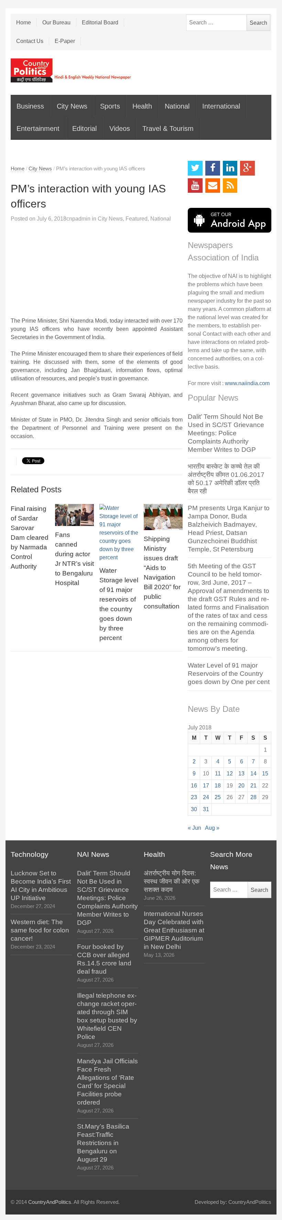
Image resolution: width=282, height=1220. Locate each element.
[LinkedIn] (230, 168)
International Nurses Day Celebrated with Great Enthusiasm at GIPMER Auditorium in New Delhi (174, 930)
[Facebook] (212, 168)
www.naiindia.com (247, 383)
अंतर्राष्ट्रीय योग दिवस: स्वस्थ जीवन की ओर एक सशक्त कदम (171, 881)
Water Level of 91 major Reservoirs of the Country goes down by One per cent (229, 673)
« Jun (194, 828)
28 (253, 797)
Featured (137, 219)
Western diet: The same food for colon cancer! (40, 930)
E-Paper (65, 41)
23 (194, 797)
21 (253, 785)
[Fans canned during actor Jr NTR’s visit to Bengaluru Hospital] (74, 515)
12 (230, 773)
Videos (119, 128)
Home (23, 22)
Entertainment (38, 128)
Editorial (84, 128)
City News (72, 106)
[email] (212, 185)
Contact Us (29, 41)
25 (218, 797)
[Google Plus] (247, 168)
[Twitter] (195, 168)
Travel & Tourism (168, 128)
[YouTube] (195, 185)
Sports (110, 106)
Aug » (212, 828)
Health (142, 106)
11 (218, 773)
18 (218, 785)
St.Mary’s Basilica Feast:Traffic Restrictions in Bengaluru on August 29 (103, 1143)
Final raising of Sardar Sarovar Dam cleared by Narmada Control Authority (29, 537)
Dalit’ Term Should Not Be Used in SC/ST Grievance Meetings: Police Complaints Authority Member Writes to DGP (226, 433)
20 (241, 785)
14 (253, 773)
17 (206, 785)
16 (194, 785)
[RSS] (230, 185)
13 (241, 773)
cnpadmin (78, 219)
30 (194, 809)
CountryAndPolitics (49, 1202)
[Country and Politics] (71, 70)
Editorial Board (100, 22)
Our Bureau (56, 22)
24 (206, 797)
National (177, 106)
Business (30, 106)
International (221, 106)
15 (265, 773)
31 (206, 809)
